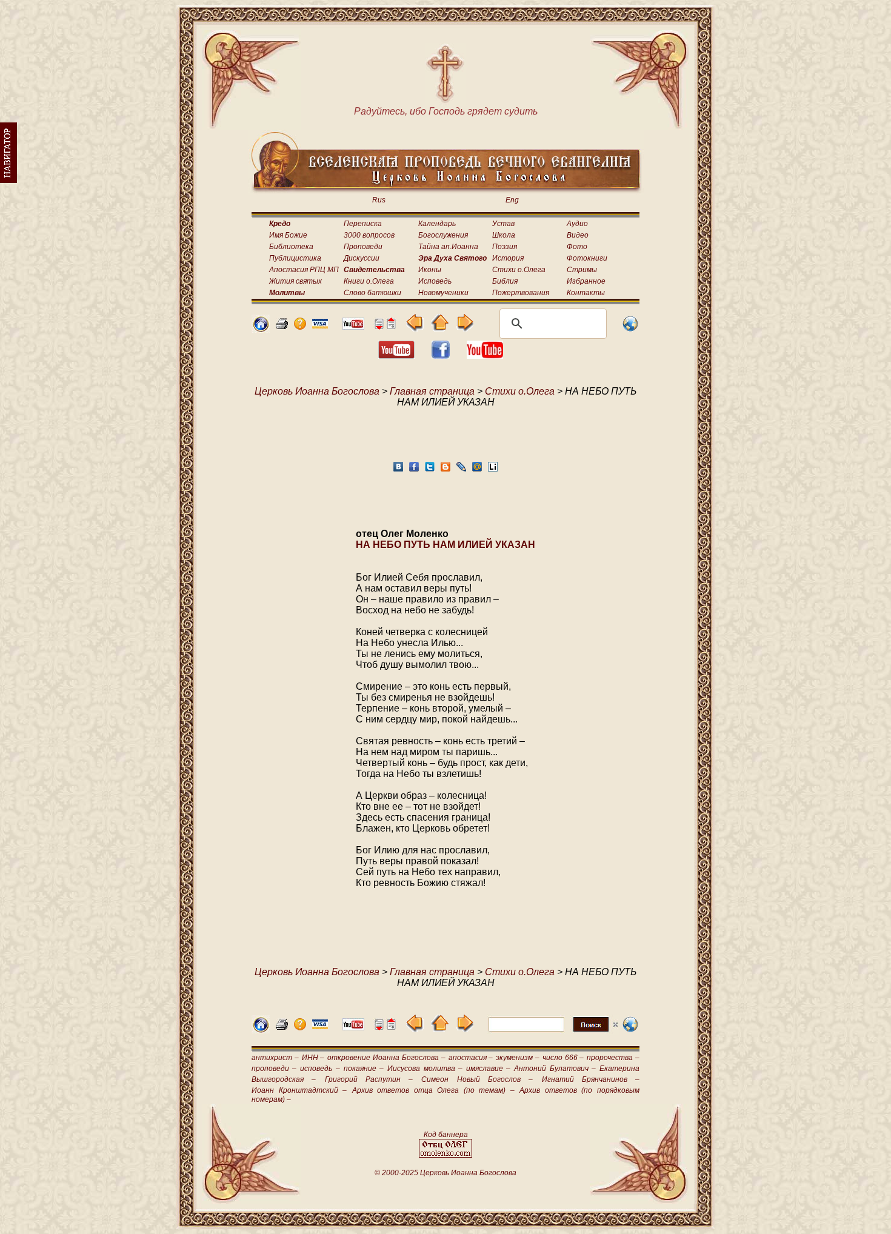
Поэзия (504, 246)
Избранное (586, 281)
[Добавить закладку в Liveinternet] (492, 470)
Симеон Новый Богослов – (477, 1079)
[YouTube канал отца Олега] (353, 326)
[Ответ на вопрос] (300, 326)
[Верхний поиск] (553, 1031)
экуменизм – (517, 1057)
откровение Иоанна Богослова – (386, 1057)
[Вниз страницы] (379, 326)
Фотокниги (587, 258)
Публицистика (295, 258)
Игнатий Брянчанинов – (591, 1079)
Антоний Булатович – (554, 1068)
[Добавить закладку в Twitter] (429, 470)
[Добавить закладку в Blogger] (445, 470)
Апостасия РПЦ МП (304, 269)
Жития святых (295, 281)
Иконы (429, 269)
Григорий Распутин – (369, 1079)
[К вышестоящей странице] (440, 328)
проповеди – (274, 1068)
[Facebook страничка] (441, 355)
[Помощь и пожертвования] (320, 325)
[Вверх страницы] (391, 326)
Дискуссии (361, 258)
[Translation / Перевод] (630, 329)
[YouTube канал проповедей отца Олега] (485, 355)
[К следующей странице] (464, 328)
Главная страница (432, 391)
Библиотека (291, 246)
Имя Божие (288, 235)
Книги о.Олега (369, 281)
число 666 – (563, 1057)
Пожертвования (520, 292)
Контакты (586, 292)
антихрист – (275, 1057)
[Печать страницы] (282, 326)
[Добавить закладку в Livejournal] (461, 470)
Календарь (437, 223)
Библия (505, 281)
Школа (503, 235)
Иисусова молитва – (424, 1068)
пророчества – (613, 1057)
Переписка (363, 223)
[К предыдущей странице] (415, 328)
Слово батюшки (372, 292)
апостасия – (471, 1057)
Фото (577, 246)
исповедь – (319, 1068)
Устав (503, 223)
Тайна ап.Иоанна (448, 246)
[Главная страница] (261, 329)
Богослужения (443, 235)
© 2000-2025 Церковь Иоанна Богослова (445, 1173)
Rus (378, 200)
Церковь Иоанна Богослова (317, 391)
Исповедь (435, 281)
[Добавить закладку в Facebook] (414, 470)
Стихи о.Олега (519, 269)
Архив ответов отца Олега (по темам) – (433, 1090)
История (508, 258)
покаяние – (364, 1068)
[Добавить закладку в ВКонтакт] (398, 470)
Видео (578, 235)
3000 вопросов (369, 235)
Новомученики (443, 292)
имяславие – (488, 1068)
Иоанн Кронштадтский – (299, 1090)
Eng (512, 200)
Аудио (577, 223)
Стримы (582, 269)
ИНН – (313, 1057)
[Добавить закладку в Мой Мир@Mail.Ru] (477, 470)
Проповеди (363, 246)
